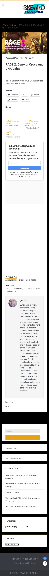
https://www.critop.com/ (24, 573)
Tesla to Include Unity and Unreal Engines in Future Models (23, 290)
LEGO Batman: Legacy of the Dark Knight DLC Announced (20, 476)
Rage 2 (11, 407)
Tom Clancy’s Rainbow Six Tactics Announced (20, 506)
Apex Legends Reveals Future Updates (21, 280)
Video (13, 25)
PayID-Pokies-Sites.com (13, 458)
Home (5, 25)
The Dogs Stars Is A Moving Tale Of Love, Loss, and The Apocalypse (22, 499)
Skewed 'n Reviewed (24, 559)
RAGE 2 (8, 132)
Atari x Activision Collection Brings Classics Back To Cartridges (22, 485)
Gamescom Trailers (12, 492)
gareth (31, 58)
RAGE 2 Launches (12, 121)
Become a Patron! (11, 448)
